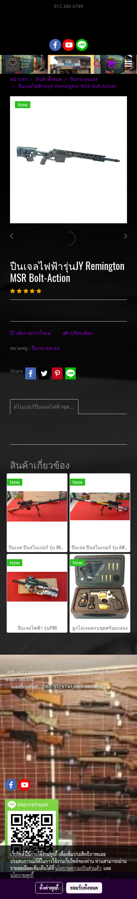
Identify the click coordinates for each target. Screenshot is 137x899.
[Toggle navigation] (128, 64)
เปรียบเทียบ (80, 333)
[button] (95, 64)
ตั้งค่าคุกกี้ (49, 888)
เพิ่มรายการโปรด (33, 333)
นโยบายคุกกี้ (22, 875)
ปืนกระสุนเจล (46, 348)
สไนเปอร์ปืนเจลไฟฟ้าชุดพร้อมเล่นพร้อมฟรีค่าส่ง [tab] (46, 406)
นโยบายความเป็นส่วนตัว (78, 868)
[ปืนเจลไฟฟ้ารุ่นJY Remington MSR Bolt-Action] (68, 160)
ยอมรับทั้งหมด (84, 888)
